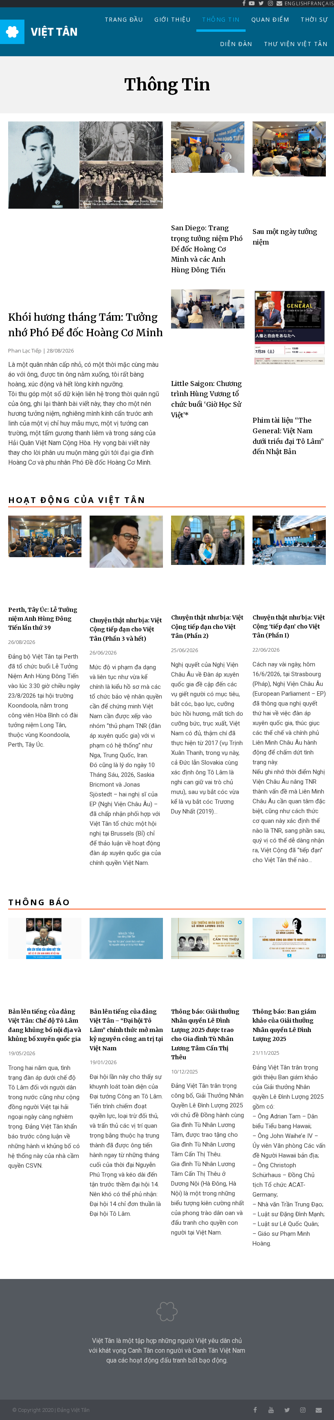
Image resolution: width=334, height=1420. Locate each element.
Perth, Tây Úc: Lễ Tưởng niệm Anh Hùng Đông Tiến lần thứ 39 (42, 619)
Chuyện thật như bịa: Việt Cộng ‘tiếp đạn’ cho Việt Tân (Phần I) (289, 626)
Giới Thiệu (172, 19)
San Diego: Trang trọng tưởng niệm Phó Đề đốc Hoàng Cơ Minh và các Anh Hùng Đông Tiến (207, 248)
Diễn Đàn (236, 44)
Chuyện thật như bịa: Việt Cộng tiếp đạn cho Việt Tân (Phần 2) (207, 626)
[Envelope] (319, 1410)
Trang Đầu (124, 19)
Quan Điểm (270, 19)
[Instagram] (303, 1410)
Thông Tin (221, 19)
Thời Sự (314, 19)
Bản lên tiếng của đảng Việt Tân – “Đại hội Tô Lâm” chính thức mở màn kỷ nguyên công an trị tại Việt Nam (126, 1030)
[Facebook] (255, 1410)
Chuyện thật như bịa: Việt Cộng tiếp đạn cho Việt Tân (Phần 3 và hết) (126, 629)
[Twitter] (287, 1410)
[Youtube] (271, 1410)
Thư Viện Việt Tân (296, 44)
